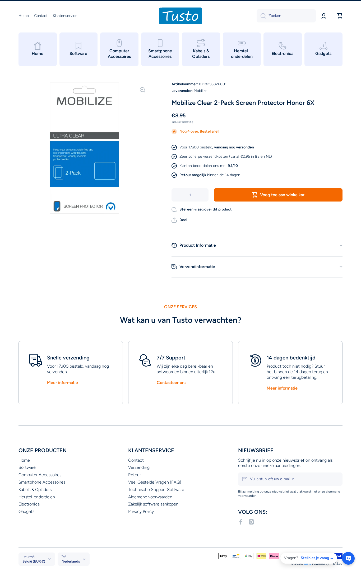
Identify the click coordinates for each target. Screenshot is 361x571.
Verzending (139, 467)
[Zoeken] (261, 15)
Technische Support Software (156, 489)
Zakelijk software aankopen (153, 504)
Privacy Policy (141, 511)
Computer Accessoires (39, 474)
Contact (136, 460)
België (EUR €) (33, 561)
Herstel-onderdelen (36, 496)
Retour (134, 474)
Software (27, 467)
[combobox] (286, 15)
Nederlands (71, 561)
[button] (179, 220)
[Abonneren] (336, 479)
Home (24, 460)
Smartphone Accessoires (41, 482)
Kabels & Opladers (35, 489)
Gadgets (26, 511)
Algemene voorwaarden (150, 496)
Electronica (29, 504)
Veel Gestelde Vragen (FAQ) (154, 482)
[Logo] (180, 16)
